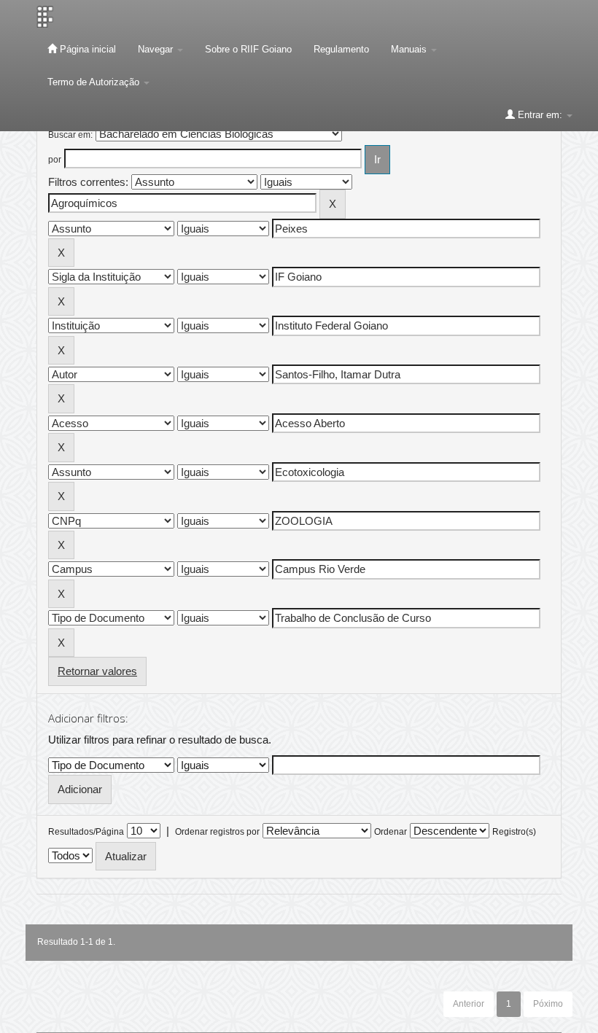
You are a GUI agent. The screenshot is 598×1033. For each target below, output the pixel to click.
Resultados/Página (86, 832)
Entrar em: (540, 114)
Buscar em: (70, 135)
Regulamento (341, 49)
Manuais (410, 49)
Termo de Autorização (94, 82)
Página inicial (86, 49)
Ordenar (390, 832)
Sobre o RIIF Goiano (248, 49)
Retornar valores (97, 671)
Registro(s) (514, 832)
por (54, 160)
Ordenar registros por (217, 832)
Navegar (157, 49)
